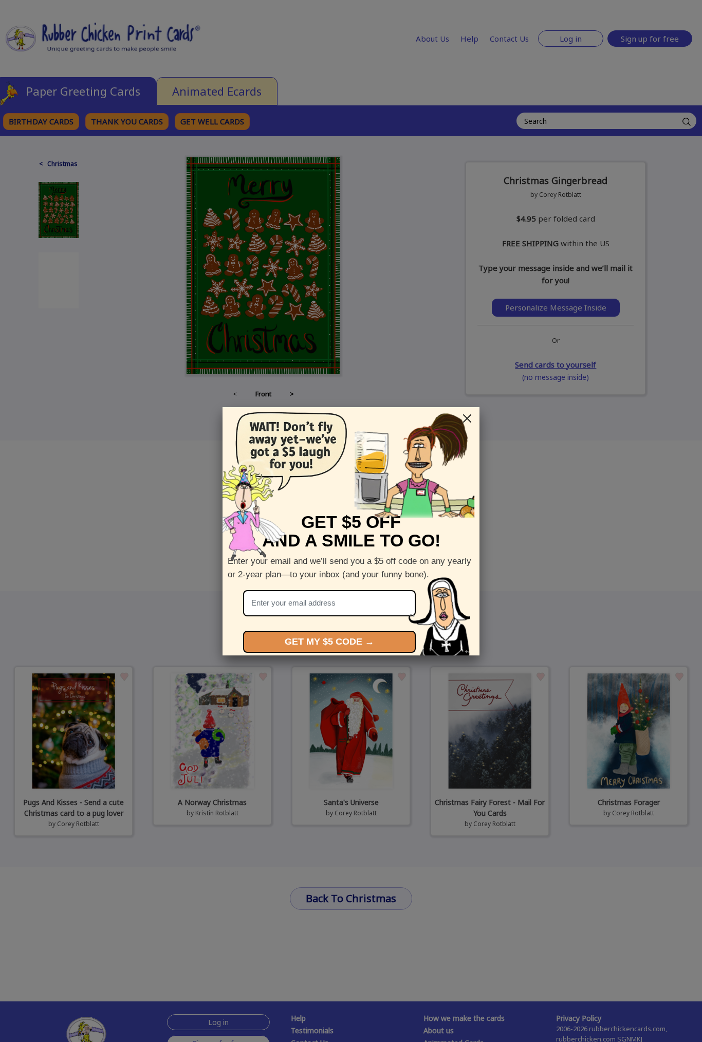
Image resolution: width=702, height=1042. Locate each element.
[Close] (467, 418)
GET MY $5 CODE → (329, 641)
